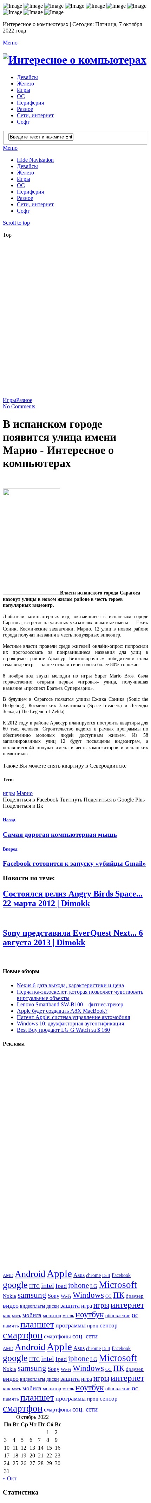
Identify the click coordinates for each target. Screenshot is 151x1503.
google (15, 1285)
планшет (37, 1324)
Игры (23, 90)
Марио (25, 793)
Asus (79, 1275)
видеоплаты (32, 1306)
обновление (117, 1315)
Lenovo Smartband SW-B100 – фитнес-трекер (70, 1004)
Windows (88, 1295)
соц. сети (85, 1336)
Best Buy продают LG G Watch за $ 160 (63, 1030)
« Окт (10, 1478)
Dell (106, 1275)
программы (70, 1325)
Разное (25, 109)
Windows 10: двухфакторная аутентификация (70, 1023)
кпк (7, 1315)
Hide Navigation (35, 160)
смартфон (22, 1335)
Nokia (9, 1296)
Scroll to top (16, 223)
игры (9, 793)
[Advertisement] (75, 320)
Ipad (61, 1285)
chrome (93, 1275)
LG (93, 1286)
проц (92, 1325)
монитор (52, 1315)
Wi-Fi (66, 1296)
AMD (8, 1275)
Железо (25, 84)
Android (30, 1274)
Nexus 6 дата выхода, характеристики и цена (70, 985)
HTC (34, 1286)
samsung (32, 1295)
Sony (53, 1296)
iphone (78, 1285)
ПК (118, 1295)
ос (135, 1315)
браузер (135, 1296)
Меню (10, 43)
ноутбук (90, 1314)
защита (70, 1305)
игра (86, 1305)
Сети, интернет (35, 115)
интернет (127, 1304)
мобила (31, 1315)
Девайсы (27, 77)
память (11, 1325)
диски (52, 1306)
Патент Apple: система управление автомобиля (73, 1017)
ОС (21, 96)
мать (16, 1315)
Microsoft (118, 1284)
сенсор (109, 1325)
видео (11, 1305)
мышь (68, 1315)
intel (47, 1285)
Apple (59, 1273)
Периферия (30, 103)
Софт (23, 122)
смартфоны (57, 1336)
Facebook (121, 1275)
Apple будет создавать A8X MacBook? (62, 1011)
